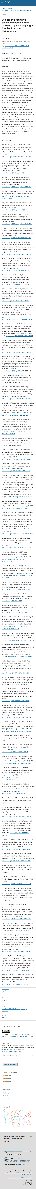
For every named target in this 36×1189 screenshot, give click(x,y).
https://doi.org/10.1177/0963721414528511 (15, 673)
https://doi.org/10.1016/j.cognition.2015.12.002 (16, 187)
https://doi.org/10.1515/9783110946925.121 (16, 399)
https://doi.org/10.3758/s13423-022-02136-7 (16, 415)
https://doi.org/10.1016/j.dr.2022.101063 (20, 656)
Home (3, 8)
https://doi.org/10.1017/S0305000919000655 (16, 816)
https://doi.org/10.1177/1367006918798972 (19, 336)
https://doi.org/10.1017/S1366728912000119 (16, 970)
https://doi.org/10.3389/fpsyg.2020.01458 (15, 984)
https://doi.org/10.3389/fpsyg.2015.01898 (15, 508)
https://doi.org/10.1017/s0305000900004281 (16, 459)
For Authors (6, 1096)
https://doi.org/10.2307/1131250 (20, 930)
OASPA (18, 1164)
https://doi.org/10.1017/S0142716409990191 (16, 849)
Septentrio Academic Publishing (13, 1151)
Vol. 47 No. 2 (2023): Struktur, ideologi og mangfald (17, 10)
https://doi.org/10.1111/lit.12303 (12, 601)
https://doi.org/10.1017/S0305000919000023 (16, 352)
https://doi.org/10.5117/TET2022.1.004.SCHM (16, 884)
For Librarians (7, 1099)
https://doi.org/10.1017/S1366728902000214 (16, 861)
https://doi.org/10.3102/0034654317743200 (16, 951)
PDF (6, 991)
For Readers (6, 1093)
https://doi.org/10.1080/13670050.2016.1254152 (17, 319)
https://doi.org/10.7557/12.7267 (15, 53)
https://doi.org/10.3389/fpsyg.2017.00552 (15, 284)
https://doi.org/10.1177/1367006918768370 (16, 589)
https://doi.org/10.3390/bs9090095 (13, 793)
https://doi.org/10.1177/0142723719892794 (15, 301)
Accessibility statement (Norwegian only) (20, 1178)
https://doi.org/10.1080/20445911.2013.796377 (17, 547)
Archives (10, 8)
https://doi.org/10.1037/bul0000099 (13, 210)
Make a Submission (10, 1064)
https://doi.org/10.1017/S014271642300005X (16, 717)
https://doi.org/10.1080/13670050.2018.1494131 (17, 534)
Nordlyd (7, 2)
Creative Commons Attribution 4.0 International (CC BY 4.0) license (18, 1173)
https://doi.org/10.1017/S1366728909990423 (16, 238)
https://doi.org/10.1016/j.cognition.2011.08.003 (17, 224)
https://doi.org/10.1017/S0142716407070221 (16, 471)
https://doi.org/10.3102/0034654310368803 (16, 157)
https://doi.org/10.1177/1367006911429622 (15, 701)
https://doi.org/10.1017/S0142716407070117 (19, 763)
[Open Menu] (2, 2)
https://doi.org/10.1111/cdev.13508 (13, 173)
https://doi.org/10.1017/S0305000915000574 (16, 254)
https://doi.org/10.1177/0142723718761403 (15, 612)
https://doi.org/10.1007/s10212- (12, 371)
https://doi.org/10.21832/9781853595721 (15, 752)
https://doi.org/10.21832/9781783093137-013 (16, 919)
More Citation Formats (10, 1055)
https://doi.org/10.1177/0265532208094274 (19, 731)
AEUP (24, 1164)
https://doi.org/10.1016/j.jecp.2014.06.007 (15, 270)
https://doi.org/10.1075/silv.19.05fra (20, 497)
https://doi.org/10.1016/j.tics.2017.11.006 (21, 640)
